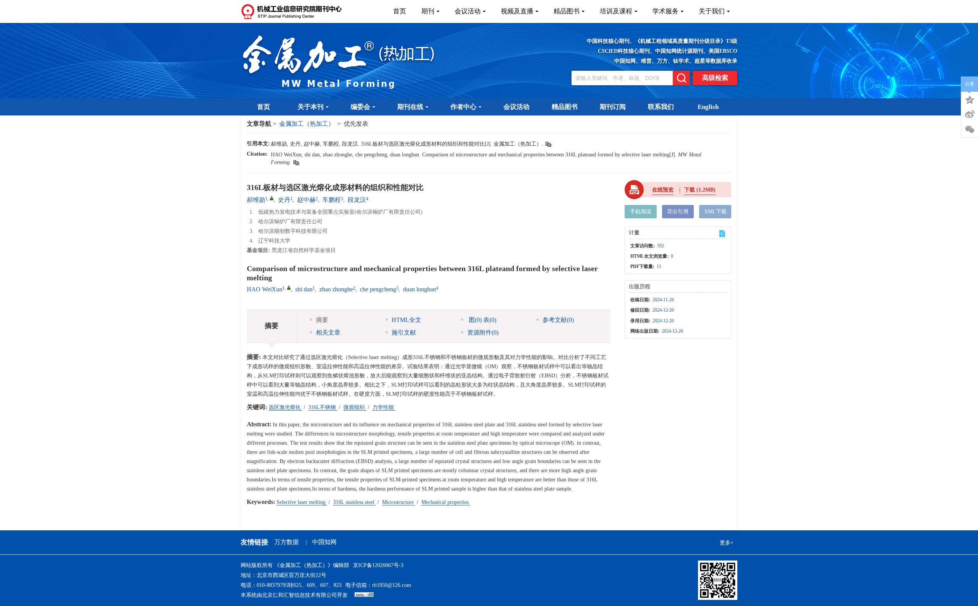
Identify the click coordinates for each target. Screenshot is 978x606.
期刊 (427, 11)
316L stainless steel (354, 502)
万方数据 (286, 542)
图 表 (481, 320)
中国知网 (324, 542)
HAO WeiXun (264, 289)
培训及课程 (616, 11)
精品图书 (567, 11)
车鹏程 (331, 200)
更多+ (727, 543)
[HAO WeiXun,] (289, 287)
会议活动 (468, 11)
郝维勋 (256, 200)
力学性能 (383, 407)
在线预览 (663, 190)
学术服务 (665, 11)
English (708, 106)
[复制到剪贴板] (548, 144)
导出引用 (677, 211)
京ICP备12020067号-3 (378, 565)
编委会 (360, 106)
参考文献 (558, 320)
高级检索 (715, 77)
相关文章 (328, 332)
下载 (700, 190)
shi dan (304, 289)
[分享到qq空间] (969, 99)
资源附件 (483, 332)
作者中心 (463, 106)
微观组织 (354, 407)
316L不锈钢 (322, 407)
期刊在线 (410, 106)
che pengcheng (378, 289)
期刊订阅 (613, 106)
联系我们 (661, 106)
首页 (399, 11)
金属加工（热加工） (306, 123)
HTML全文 (406, 320)
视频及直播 (517, 11)
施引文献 (404, 332)
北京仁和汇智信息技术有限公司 (299, 595)
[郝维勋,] (272, 198)
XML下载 (715, 211)
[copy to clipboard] (296, 162)
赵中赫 (306, 200)
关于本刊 (311, 106)
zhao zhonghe (336, 289)
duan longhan (419, 289)
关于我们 (712, 11)
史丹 (284, 200)
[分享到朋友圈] (969, 129)
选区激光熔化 (285, 407)
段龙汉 (357, 200)
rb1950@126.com (391, 585)
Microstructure (398, 502)
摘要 (322, 320)
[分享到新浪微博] (969, 114)
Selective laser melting (302, 502)
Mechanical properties (445, 502)
